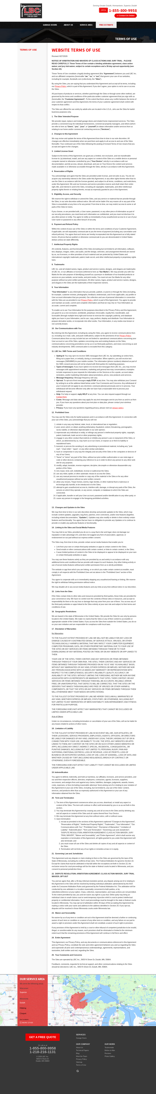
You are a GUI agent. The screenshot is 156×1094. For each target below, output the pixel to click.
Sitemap (79, 1062)
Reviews (108, 1053)
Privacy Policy (60, 86)
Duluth (22, 1003)
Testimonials (109, 1047)
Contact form (61, 397)
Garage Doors (81, 1038)
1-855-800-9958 (119, 10)
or (126, 16)
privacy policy (117, 408)
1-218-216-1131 (43, 1052)
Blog (77, 1053)
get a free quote (42, 1037)
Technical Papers (82, 1050)
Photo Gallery (110, 1056)
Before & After (110, 1050)
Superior (23, 992)
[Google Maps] (77, 1071)
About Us (79, 1047)
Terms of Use (28, 50)
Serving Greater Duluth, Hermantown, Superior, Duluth (115, 6)
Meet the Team (81, 1056)
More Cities (27, 1023)
